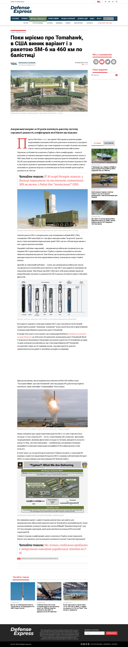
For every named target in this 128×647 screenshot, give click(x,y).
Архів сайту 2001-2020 (105, 23)
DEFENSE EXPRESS (27, 63)
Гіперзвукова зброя (41, 558)
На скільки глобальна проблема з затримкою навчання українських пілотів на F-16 (53, 549)
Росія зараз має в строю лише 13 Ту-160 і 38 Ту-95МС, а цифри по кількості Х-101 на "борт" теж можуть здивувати (75, 607)
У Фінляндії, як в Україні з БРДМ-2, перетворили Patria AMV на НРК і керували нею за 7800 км (103, 168)
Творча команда (38, 23)
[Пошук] (115, 18)
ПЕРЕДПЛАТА (106, 644)
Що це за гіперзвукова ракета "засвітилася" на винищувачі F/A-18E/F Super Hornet (23, 606)
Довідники (59, 23)
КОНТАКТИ (114, 644)
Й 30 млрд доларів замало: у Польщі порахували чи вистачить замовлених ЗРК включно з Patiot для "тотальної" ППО (51, 180)
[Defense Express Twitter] (113, 2)
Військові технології (28, 558)
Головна (13, 32)
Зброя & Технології (21, 32)
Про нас (26, 23)
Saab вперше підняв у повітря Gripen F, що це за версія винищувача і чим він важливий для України (104, 194)
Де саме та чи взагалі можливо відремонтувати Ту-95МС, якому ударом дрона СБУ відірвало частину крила (103, 221)
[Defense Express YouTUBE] (109, 2)
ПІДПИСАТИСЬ (111, 633)
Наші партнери (78, 23)
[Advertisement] (79, 10)
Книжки (68, 23)
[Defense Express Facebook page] (106, 2)
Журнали (50, 23)
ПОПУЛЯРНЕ (108, 143)
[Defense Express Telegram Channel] (116, 2)
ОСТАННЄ (97, 143)
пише (44, 139)
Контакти (90, 23)
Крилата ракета (53, 558)
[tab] (97, 143)
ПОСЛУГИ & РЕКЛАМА (96, 644)
